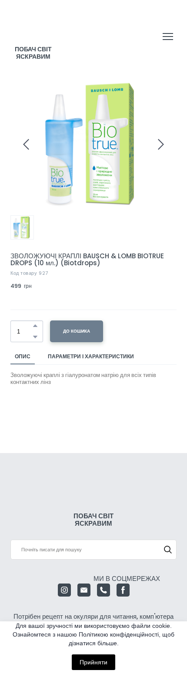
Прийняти (93, 662)
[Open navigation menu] (168, 36)
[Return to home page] (33, 28)
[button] (35, 325)
